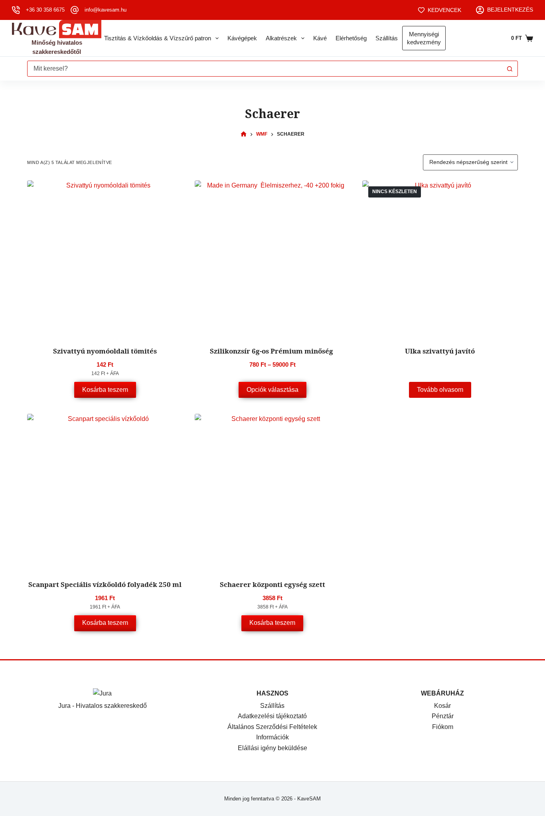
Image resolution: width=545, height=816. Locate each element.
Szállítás (386, 38)
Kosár (442, 705)
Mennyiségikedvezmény (424, 38)
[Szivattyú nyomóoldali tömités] (105, 258)
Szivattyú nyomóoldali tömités (105, 351)
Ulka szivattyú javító (440, 351)
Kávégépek (242, 38)
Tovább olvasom (440, 389)
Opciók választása (272, 389)
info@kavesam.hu (105, 10)
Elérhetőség (351, 38)
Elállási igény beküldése (272, 748)
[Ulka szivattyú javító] (440, 258)
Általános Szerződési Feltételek (272, 726)
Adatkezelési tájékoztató (272, 716)
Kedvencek (444, 10)
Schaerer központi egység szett (272, 584)
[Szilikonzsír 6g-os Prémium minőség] (272, 258)
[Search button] (509, 68)
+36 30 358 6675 (45, 10)
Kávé (320, 38)
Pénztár (443, 716)
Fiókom (442, 726)
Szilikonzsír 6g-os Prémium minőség (272, 351)
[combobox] (265, 69)
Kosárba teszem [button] (105, 389)
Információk (272, 737)
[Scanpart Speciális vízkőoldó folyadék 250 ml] (105, 491)
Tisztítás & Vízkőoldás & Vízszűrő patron (157, 38)
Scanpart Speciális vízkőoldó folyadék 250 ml (105, 584)
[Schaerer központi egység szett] (272, 491)
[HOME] (244, 134)
